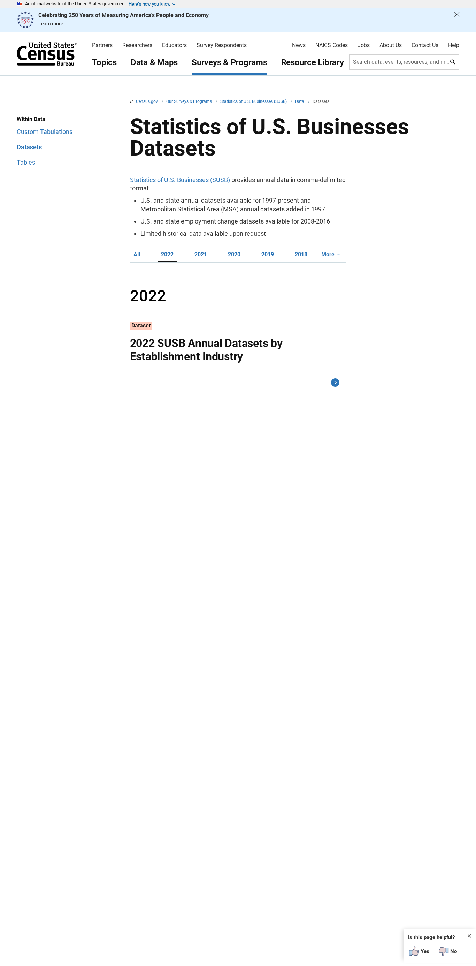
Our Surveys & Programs (189, 101)
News (299, 45)
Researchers (137, 45)
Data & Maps (154, 62)
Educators (174, 45)
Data (300, 101)
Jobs (364, 45)
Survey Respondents (222, 45)
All (136, 254)
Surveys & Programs (229, 62)
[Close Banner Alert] (456, 20)
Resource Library (312, 62)
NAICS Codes (331, 45)
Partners (102, 45)
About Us (390, 45)
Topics (104, 62)
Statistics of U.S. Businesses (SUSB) (254, 101)
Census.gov (147, 101)
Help (453, 45)
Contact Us (425, 45)
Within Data (31, 119)
